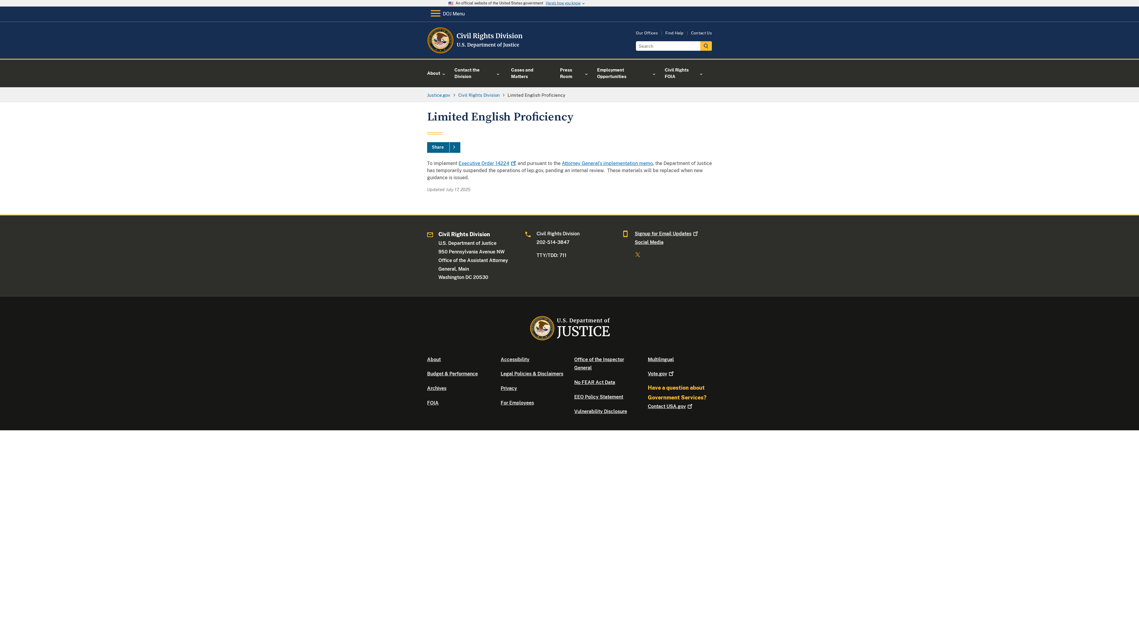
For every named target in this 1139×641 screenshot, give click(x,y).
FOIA (433, 403)
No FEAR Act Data (594, 382)
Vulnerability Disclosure (600, 411)
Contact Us (701, 33)
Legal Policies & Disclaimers (532, 374)
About (434, 359)
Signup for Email (663, 234)
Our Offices (647, 33)
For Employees (517, 403)
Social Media (649, 242)
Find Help (674, 33)
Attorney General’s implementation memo (607, 163)
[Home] (475, 51)
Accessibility (515, 359)
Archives (436, 388)
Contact (667, 406)
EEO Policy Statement (598, 397)
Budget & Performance (452, 374)
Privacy (509, 388)
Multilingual (661, 359)
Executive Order (484, 163)
